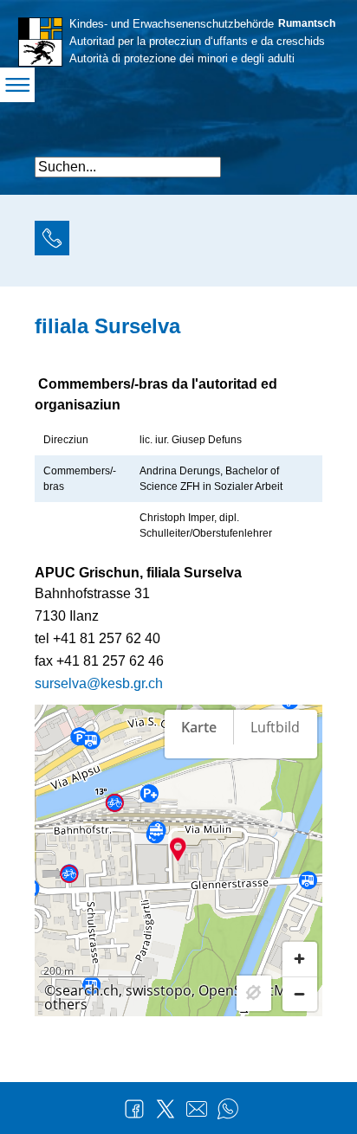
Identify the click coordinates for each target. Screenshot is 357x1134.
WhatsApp (228, 1109)
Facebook (134, 1109)
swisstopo (158, 990)
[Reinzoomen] (299, 959)
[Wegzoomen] (299, 993)
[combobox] (128, 167)
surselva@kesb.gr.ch (99, 683)
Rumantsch (306, 23)
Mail (197, 1109)
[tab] (52, 241)
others (66, 1004)
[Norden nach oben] (299, 787)
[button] (307, 159)
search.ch (87, 990)
